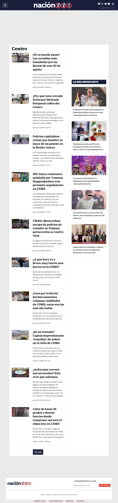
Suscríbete (80, 501)
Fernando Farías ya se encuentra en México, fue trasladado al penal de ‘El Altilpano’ (88, 215)
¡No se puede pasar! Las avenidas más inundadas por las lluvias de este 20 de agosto (46, 62)
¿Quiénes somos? (40, 501)
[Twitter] (102, 4)
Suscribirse (105, 485)
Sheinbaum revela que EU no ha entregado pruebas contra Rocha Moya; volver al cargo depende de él (88, 147)
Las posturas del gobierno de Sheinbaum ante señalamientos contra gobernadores (86, 181)
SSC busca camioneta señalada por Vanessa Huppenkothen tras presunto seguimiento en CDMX (48, 181)
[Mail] (109, 4)
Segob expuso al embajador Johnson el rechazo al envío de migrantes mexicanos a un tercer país (88, 250)
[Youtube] (106, 4)
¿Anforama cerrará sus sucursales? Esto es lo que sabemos (47, 373)
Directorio (70, 501)
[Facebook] (99, 4)
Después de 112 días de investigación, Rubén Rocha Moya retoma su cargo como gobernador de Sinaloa (88, 112)
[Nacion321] (53, 5)
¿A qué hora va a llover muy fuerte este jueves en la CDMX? (48, 263)
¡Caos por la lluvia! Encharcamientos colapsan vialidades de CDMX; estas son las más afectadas (48, 301)
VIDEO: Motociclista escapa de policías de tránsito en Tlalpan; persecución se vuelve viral (48, 228)
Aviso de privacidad (56, 501)
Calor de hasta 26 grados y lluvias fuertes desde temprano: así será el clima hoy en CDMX (47, 416)
